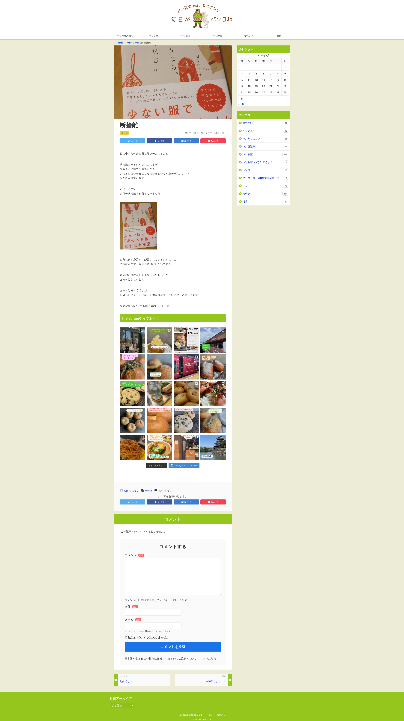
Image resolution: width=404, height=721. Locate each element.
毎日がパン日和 (205, 719)
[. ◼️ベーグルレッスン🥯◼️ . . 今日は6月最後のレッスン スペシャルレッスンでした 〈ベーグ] (186, 393)
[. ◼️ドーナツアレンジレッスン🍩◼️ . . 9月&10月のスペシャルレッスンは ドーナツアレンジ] (159, 340)
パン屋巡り (187, 35)
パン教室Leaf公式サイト (190, 714)
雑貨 (279, 35)
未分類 (148, 490)
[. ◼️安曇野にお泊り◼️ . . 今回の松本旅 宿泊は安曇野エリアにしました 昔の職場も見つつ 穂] (186, 447)
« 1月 (241, 104)
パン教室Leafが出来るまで (265, 162)
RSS (210, 714)
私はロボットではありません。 (149, 637)
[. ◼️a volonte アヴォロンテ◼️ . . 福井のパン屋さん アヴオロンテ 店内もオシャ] (132, 340)
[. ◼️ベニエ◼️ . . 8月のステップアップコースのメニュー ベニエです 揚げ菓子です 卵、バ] (213, 367)
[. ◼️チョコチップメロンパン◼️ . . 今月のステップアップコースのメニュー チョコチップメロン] (132, 393)
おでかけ (248, 35)
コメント (134, 555)
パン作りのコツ (125, 35)
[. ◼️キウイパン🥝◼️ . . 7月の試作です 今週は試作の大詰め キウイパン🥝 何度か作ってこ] (213, 420)
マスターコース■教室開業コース (265, 178)
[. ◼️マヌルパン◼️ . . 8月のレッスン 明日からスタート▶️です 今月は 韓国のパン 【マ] (132, 367)
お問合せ (221, 714)
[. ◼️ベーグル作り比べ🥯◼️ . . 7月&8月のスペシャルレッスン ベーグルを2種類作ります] (159, 420)
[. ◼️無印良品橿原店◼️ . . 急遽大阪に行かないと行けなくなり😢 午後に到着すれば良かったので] (213, 340)
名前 (131, 607)
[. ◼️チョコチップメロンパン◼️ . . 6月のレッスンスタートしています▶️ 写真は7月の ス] (186, 420)
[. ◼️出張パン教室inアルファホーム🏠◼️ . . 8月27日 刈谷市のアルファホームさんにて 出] (186, 340)
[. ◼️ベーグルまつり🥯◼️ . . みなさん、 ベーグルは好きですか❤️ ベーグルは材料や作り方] (132, 420)
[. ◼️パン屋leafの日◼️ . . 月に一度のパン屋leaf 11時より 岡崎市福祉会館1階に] (159, 447)
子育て (265, 185)
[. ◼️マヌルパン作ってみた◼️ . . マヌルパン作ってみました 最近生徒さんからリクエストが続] (213, 393)
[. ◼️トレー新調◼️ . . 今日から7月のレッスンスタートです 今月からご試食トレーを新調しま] (159, 393)
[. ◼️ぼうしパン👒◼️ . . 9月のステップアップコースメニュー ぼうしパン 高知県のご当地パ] (159, 367)
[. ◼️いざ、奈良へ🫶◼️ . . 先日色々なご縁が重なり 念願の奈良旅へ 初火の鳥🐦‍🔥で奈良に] (186, 367)
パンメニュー (156, 35)
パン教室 (217, 35)
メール (132, 620)
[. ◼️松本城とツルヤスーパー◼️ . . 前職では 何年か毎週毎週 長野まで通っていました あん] (213, 447)
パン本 (265, 170)
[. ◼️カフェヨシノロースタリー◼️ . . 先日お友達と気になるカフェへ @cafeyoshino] (132, 447)
